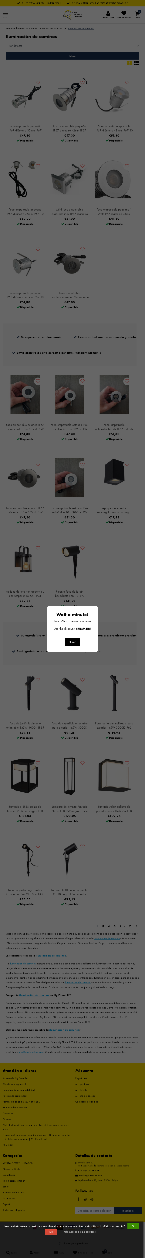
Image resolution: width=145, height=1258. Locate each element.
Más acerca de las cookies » (80, 1232)
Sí (133, 1226)
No (51, 1232)
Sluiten (72, 642)
